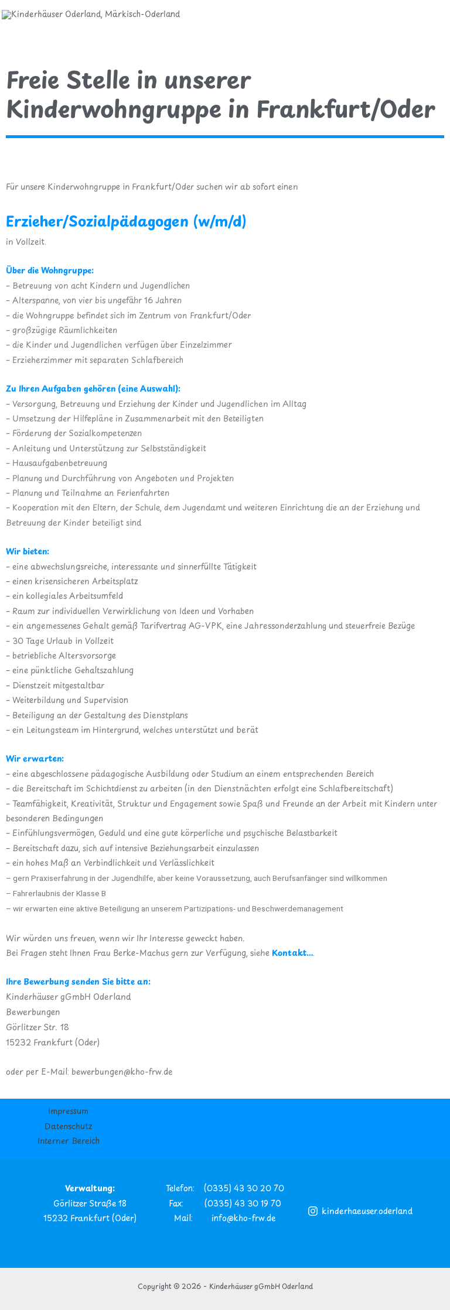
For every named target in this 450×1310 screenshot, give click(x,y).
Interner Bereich (69, 1140)
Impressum (68, 1111)
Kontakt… (292, 953)
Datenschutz (68, 1126)
